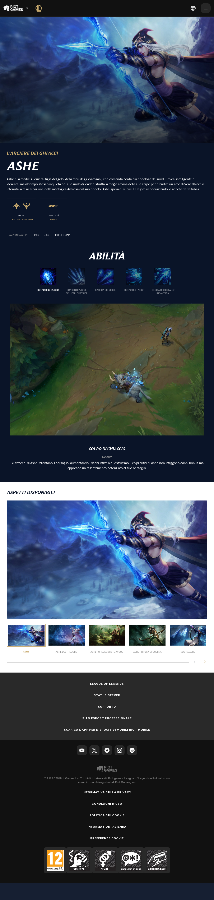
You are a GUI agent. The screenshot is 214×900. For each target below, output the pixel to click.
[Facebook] (107, 750)
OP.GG (36, 235)
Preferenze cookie (107, 838)
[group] (105, 282)
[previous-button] (195, 662)
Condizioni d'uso (107, 803)
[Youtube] (81, 750)
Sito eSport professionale (107, 718)
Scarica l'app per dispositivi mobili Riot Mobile (107, 729)
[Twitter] (94, 750)
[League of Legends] (38, 8)
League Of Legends (107, 683)
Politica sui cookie (107, 815)
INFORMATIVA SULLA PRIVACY (107, 792)
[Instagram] (119, 750)
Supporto (107, 706)
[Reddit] (132, 750)
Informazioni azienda (107, 826)
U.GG (46, 235)
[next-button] (204, 662)
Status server (107, 695)
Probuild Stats (62, 235)
